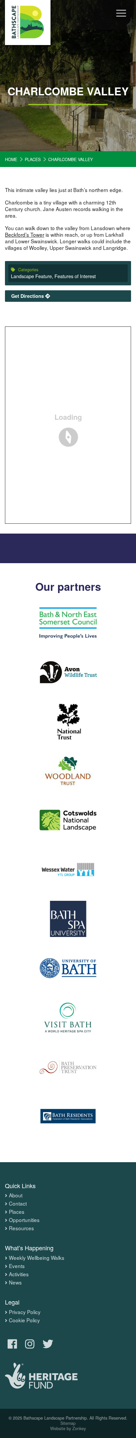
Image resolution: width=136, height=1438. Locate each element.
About (15, 1195)
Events (17, 1266)
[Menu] (121, 18)
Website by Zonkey (68, 1428)
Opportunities (24, 1220)
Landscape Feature (31, 276)
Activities (19, 1274)
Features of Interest (75, 276)
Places (16, 1212)
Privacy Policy (25, 1312)
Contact (18, 1203)
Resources (21, 1228)
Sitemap (68, 1423)
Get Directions (28, 296)
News (15, 1282)
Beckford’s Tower (24, 234)
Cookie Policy (24, 1320)
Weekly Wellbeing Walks (36, 1258)
